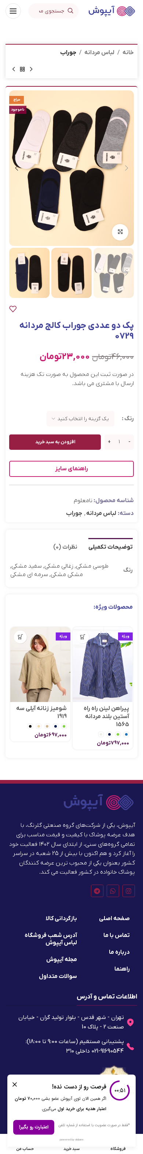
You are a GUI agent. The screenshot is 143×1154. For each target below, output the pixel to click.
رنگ (129, 418)
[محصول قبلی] (31, 69)
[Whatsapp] (113, 891)
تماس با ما (116, 935)
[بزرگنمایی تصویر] (120, 232)
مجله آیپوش (61, 959)
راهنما (122, 969)
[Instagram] (128, 891)
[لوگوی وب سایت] (112, 10)
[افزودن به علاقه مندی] (12, 309)
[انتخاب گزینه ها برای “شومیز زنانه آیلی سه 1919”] (20, 637)
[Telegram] (97, 891)
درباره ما (119, 952)
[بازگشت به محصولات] (22, 69)
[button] (126, 168)
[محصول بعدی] (13, 69)
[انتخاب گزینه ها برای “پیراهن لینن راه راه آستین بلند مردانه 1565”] (82, 637)
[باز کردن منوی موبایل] (13, 11)
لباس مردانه (99, 52)
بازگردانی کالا (61, 918)
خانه (128, 52)
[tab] (110, 546)
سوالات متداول (58, 976)
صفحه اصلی (114, 918)
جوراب (68, 52)
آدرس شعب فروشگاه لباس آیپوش (51, 939)
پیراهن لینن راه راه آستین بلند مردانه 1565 (106, 717)
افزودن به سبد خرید (55, 442)
